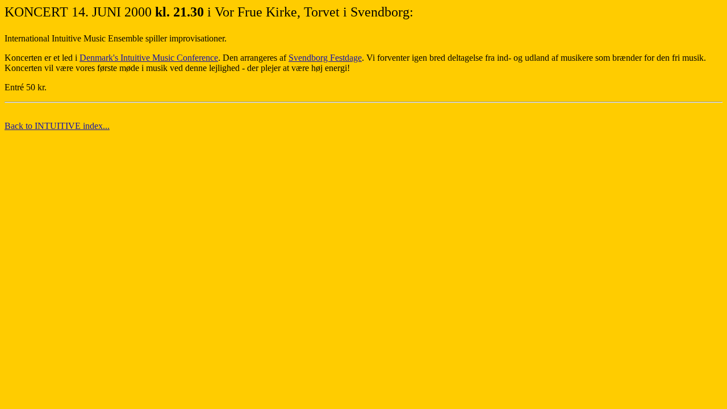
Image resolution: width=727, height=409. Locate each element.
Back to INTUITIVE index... (57, 126)
